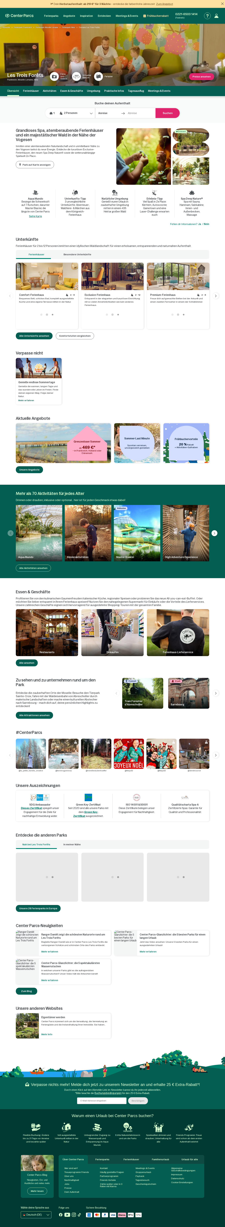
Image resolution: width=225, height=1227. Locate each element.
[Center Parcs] (19, 16)
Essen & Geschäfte (71, 90)
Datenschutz (177, 1178)
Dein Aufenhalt (71, 1192)
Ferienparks (51, 16)
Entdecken (104, 16)
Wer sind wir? (71, 1168)
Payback (140, 1176)
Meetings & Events (127, 16)
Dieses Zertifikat (31, 808)
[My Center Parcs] (216, 16)
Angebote (69, 16)
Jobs (66, 1184)
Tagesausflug (136, 90)
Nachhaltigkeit (71, 1180)
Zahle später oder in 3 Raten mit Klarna (111, 1185)
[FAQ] (207, 16)
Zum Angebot (164, 3)
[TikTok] (79, 1215)
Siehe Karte (35, 216)
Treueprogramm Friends (76, 1172)
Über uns (69, 1176)
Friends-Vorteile (108, 1180)
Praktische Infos (114, 90)
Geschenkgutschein (146, 1184)
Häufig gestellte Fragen (112, 1172)
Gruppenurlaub (143, 1172)
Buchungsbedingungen (108, 1093)
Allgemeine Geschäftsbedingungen (183, 1169)
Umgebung (93, 90)
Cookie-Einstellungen (182, 1182)
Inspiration (86, 16)
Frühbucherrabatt (158, 16)
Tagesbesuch (142, 1180)
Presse (67, 1188)
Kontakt (104, 1168)
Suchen (168, 113)
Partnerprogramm (109, 1176)
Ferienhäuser (31, 90)
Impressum (176, 1174)
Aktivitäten (49, 90)
